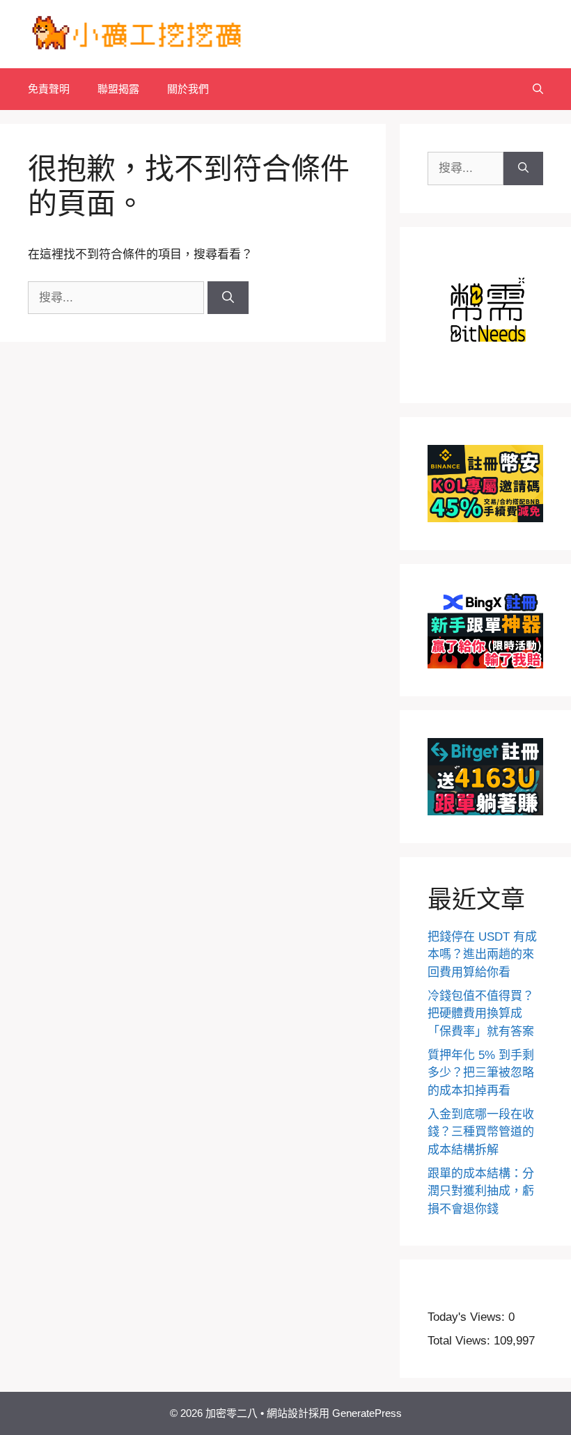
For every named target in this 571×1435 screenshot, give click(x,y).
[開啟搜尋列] (538, 89)
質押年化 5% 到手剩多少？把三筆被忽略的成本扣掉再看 (481, 1073)
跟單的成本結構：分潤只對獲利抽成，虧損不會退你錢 (481, 1191)
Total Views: (461, 1340)
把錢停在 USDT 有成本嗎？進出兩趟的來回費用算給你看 (482, 954)
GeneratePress (367, 1413)
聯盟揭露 (118, 89)
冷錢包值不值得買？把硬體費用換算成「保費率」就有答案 (481, 1013)
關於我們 (188, 89)
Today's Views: (468, 1317)
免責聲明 (49, 89)
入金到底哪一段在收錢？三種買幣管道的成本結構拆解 (481, 1132)
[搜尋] (228, 298)
